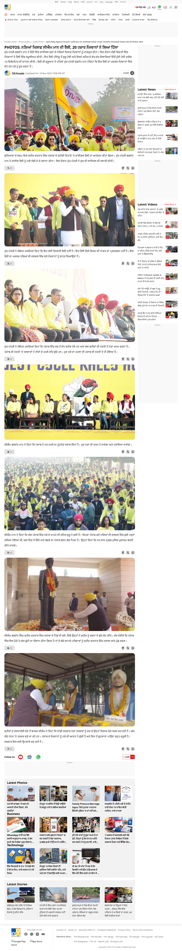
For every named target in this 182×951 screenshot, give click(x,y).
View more (169, 89)
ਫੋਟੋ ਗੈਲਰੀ (136, 14)
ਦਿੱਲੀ (94, 19)
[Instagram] (37, 934)
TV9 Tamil (158, 936)
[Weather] (149, 7)
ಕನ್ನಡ (70, 2)
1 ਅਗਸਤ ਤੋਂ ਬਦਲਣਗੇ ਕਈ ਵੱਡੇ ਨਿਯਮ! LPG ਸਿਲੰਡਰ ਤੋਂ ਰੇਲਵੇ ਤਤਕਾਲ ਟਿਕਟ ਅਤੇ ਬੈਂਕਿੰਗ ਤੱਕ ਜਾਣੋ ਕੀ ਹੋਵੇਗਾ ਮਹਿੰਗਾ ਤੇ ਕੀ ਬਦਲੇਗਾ (117, 842)
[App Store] (38, 943)
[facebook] (123, 168)
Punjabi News (10, 41)
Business (13, 814)
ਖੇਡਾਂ (78, 14)
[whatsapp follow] (38, 757)
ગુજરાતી (89, 2)
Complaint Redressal (106, 930)
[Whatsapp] (158, 7)
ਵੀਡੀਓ (92, 14)
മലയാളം (109, 2)
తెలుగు (76, 2)
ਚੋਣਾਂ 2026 (147, 14)
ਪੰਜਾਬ (12, 14)
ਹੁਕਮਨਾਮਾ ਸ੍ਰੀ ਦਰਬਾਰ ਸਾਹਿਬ (32, 19)
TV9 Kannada (121, 936)
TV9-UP (123, 2)
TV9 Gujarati (147, 936)
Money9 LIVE (116, 941)
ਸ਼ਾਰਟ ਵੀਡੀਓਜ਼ (23, 14)
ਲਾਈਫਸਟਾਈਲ (103, 14)
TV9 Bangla (134, 936)
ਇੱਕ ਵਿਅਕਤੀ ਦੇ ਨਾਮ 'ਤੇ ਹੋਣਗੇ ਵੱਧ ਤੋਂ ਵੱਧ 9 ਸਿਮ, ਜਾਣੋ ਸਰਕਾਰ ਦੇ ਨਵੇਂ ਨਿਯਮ (21, 870)
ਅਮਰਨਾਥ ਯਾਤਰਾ (138, 19)
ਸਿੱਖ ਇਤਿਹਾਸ (152, 19)
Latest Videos (147, 204)
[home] (5, 14)
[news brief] (140, 7)
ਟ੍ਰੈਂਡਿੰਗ (49, 14)
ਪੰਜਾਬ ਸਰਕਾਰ (66, 19)
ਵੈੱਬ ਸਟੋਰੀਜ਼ (69, 14)
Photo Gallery (25, 41)
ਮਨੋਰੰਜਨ (58, 14)
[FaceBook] (25, 934)
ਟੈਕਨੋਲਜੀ (126, 14)
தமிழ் (101, 2)
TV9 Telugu (109, 936)
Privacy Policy (124, 930)
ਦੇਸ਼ (33, 14)
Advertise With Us (87, 930)
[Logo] (7, 7)
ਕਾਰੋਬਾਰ (115, 14)
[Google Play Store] (19, 943)
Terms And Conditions (143, 930)
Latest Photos (17, 783)
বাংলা (96, 2)
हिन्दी (56, 2)
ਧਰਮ (84, 14)
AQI (154, 7)
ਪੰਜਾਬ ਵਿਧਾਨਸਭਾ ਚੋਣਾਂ (82, 19)
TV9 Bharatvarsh (81, 936)
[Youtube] (20, 757)
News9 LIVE (103, 941)
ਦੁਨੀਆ (41, 14)
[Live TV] (164, 7)
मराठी (82, 2)
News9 (63, 2)
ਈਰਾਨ (113, 19)
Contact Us (61, 930)
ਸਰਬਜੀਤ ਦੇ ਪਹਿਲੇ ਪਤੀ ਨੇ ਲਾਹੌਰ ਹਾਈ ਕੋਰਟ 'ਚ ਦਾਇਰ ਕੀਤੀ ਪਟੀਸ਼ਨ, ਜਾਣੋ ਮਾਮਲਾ (118, 807)
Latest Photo (38, 41)
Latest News (147, 89)
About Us (72, 930)
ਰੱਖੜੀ (127, 19)
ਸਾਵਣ (120, 19)
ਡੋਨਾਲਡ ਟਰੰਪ (103, 19)
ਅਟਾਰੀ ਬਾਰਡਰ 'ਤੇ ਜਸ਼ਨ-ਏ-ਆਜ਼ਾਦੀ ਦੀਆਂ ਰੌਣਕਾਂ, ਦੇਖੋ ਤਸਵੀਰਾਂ (18, 807)
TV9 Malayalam (81, 941)
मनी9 (116, 2)
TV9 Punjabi (18, 73)
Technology (15, 845)
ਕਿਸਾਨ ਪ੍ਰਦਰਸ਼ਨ (51, 19)
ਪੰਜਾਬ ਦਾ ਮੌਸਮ (12, 19)
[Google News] (29, 757)
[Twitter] (128, 168)
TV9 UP (93, 941)
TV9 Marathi (96, 936)
